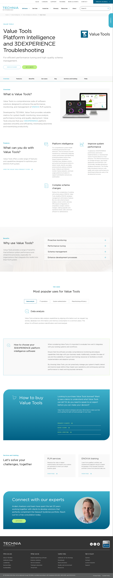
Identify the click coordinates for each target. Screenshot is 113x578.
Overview (6, 78)
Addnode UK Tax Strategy (65, 557)
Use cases (44, 78)
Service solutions (35, 562)
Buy (55, 78)
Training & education (36, 565)
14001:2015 (63, 575)
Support (53, 1)
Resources (61, 567)
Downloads (61, 560)
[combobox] (95, 8)
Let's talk (19, 520)
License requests (90, 562)
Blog (37, 1)
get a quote (29, 67)
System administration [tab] (59, 301)
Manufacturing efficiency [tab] (79, 301)
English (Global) (102, 1)
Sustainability (7, 567)
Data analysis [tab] (30, 301)
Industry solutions (36, 560)
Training (62, 1)
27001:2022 (72, 575)
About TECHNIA (7, 557)
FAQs (85, 78)
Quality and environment (65, 565)
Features (19, 78)
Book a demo (62, 427)
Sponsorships (7, 565)
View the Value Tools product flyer (16, 169)
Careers (45, 1)
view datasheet (12, 67)
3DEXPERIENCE (31, 121)
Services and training (70, 78)
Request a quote (64, 423)
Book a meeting (63, 432)
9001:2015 (57, 575)
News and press (62, 562)
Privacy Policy (97, 575)
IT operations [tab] (43, 301)
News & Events (73, 1)
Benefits (31, 78)
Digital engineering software (39, 557)
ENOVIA (35, 107)
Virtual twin (34, 567)
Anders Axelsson (19, 506)
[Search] (108, 8)
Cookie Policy (106, 575)
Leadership (6, 562)
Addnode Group (8, 560)
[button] (77, 240)
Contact (84, 1)
